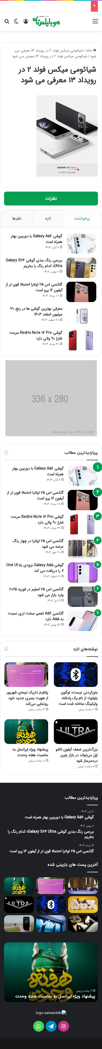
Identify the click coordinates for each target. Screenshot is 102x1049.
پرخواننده (82, 218)
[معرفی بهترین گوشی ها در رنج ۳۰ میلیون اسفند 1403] (81, 316)
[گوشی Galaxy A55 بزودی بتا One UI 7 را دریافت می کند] (83, 572)
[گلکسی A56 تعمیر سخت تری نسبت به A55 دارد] (83, 621)
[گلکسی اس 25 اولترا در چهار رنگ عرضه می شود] (83, 548)
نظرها (16, 218)
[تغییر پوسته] (16, 23)
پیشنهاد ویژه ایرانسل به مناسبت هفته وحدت (30, 752)
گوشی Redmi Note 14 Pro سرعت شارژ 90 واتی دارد (35, 335)
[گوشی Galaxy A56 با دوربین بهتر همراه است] (81, 243)
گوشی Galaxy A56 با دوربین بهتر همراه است (36, 239)
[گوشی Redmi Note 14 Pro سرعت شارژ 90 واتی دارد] (81, 340)
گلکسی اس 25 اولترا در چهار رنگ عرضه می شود (38, 544)
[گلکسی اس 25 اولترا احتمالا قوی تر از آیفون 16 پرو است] (81, 292)
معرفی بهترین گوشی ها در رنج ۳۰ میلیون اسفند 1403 (36, 311)
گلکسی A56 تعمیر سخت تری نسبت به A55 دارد (36, 616)
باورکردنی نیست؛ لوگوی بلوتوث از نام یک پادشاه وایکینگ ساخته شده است (78, 698)
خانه (89, 50)
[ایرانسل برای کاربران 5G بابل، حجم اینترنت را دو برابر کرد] (83, 904)
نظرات (51, 198)
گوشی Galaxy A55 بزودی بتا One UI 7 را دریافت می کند (35, 568)
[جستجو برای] (7, 23)
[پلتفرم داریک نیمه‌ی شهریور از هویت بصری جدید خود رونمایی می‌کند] (26, 674)
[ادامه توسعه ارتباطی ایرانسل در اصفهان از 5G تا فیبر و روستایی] (83, 885)
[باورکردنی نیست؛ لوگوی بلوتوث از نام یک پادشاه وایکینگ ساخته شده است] (76, 674)
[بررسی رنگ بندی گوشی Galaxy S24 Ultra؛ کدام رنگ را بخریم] (81, 268)
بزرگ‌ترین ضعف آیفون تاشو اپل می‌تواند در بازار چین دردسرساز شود (77, 755)
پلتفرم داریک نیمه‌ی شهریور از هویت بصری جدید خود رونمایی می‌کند (27, 698)
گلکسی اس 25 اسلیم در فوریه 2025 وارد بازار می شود (36, 592)
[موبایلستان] (46, 21)
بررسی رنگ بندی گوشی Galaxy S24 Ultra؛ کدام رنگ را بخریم (34, 263)
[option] (51, 972)
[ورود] (26, 23)
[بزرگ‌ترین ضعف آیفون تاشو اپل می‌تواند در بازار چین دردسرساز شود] (76, 731)
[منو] (95, 23)
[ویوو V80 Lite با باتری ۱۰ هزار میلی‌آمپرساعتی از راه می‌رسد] (51, 923)
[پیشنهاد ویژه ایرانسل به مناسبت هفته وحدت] (26, 731)
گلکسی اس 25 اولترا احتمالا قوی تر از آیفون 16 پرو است (34, 287)
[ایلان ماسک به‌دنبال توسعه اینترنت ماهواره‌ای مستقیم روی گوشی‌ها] (19, 923)
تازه (48, 218)
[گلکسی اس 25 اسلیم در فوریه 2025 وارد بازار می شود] (83, 597)
